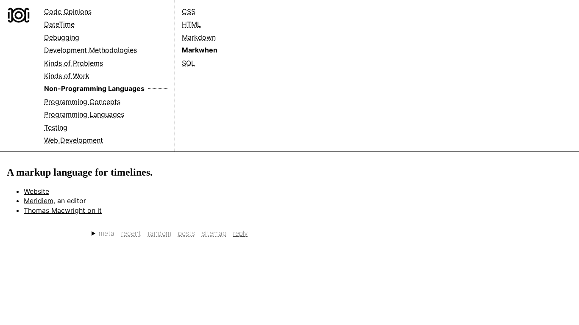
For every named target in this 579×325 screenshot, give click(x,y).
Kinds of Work (66, 76)
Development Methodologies (90, 50)
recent (131, 233)
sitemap (214, 233)
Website (36, 191)
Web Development (73, 140)
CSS (188, 11)
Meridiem (38, 200)
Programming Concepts (82, 101)
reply (240, 233)
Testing (55, 127)
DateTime (59, 24)
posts (186, 233)
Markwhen (199, 50)
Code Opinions (68, 11)
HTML (191, 24)
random (159, 233)
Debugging (61, 37)
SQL (188, 63)
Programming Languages (84, 114)
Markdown (199, 37)
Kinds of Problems (73, 63)
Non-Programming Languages (94, 88)
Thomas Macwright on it (63, 210)
